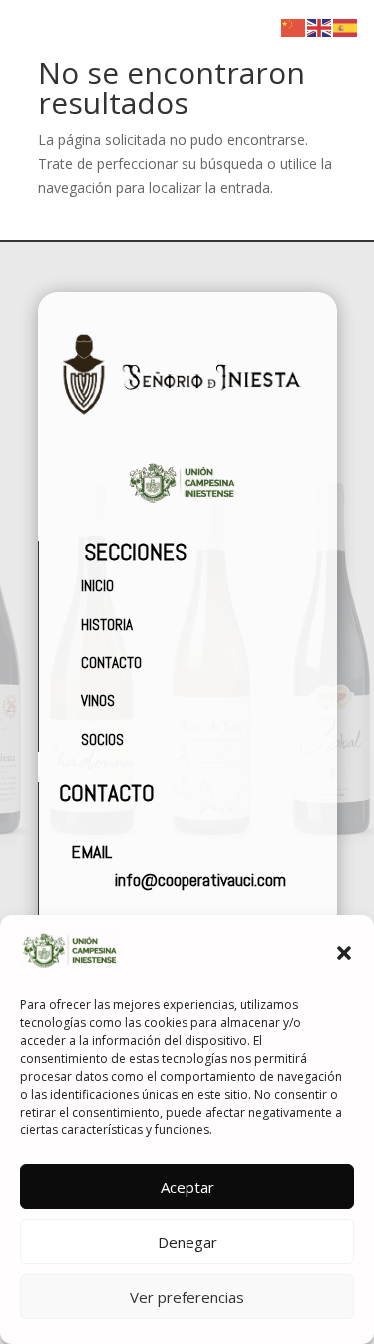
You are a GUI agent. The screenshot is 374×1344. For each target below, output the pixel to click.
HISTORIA (104, 624)
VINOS (98, 700)
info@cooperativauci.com (200, 879)
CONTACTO (108, 662)
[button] (344, 953)
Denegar (187, 1242)
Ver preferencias (187, 1297)
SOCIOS (102, 739)
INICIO (96, 585)
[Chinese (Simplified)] (294, 26)
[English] (320, 26)
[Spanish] (346, 26)
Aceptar (187, 1187)
